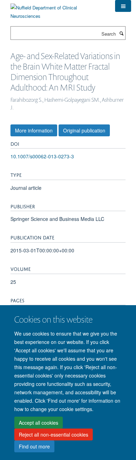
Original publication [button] (84, 130)
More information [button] (34, 130)
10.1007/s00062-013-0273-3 (42, 156)
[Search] (121, 33)
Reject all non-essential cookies (53, 434)
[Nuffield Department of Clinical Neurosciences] (57, 9)
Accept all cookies (38, 422)
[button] (123, 6)
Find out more (34, 446)
